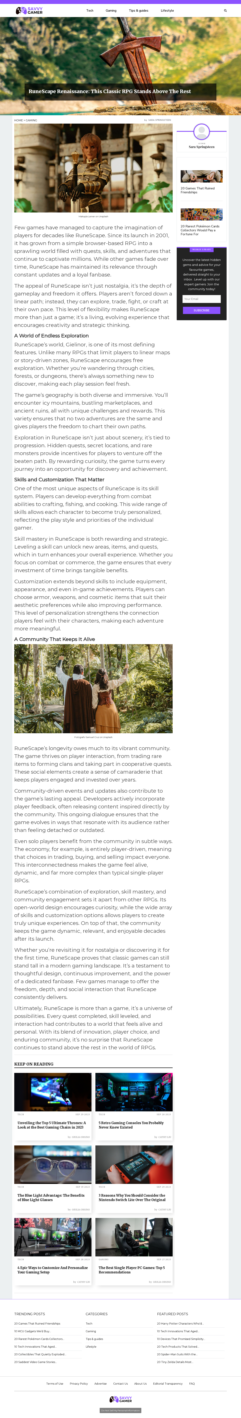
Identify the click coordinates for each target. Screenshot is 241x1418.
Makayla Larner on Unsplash (93, 216)
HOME (18, 120)
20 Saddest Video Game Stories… (35, 1362)
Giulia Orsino (81, 1137)
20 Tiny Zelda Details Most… (175, 1362)
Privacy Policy (79, 1383)
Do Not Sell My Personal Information (120, 1410)
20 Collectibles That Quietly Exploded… (40, 1354)
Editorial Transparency (168, 1383)
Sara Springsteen (159, 120)
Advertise (100, 1383)
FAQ (192, 1383)
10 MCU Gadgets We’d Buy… (32, 1331)
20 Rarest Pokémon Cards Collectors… (39, 1339)
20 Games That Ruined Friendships (198, 190)
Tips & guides (138, 11)
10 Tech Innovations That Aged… (35, 1346)
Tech (89, 11)
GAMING (31, 120)
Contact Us (120, 1383)
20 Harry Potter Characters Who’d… (180, 1323)
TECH (21, 1114)
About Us (140, 1383)
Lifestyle (167, 11)
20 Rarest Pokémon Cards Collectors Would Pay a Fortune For (200, 230)
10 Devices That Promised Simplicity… (181, 1339)
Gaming (111, 11)
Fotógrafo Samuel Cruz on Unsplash (93, 737)
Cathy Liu (164, 1137)
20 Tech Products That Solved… (178, 1346)
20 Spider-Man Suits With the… (177, 1354)
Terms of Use (54, 1383)
